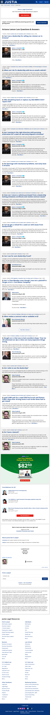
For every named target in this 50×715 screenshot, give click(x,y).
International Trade (7, 652)
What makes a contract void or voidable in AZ (21, 316)
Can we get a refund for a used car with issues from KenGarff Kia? (22, 226)
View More (12, 45)
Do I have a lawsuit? (11, 432)
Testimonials (28, 697)
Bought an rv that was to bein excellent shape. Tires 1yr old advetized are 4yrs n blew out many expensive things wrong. (24, 340)
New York (27, 674)
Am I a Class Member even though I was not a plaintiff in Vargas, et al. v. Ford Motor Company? (24, 281)
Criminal (27, 626)
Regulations (5, 668)
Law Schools (28, 642)
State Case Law (28, 668)
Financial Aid (28, 648)
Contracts (28, 192)
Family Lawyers (5, 634)
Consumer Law (21, 33)
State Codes (28, 666)
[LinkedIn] (18, 708)
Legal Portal (16, 711)
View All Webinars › (25, 515)
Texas (26, 676)
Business (4, 642)
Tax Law (4, 656)
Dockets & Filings (6, 676)
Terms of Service (32, 711)
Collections (23, 314)
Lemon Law (13, 33)
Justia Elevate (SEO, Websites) (32, 690)
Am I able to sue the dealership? (16, 368)
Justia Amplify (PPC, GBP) (31, 692)
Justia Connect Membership (32, 684)
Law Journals (28, 652)
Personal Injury (37, 66)
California (27, 670)
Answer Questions (42, 22)
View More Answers (25, 329)
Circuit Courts (5, 672)
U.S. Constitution (6, 664)
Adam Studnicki (7, 557)
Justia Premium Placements (31, 688)
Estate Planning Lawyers (8, 632)
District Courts (5, 674)
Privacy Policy (40, 711)
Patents (4, 692)
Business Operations (7, 646)
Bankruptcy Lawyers (7, 624)
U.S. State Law (29, 662)
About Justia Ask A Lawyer (10, 538)
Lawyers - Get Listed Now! (25, 582)
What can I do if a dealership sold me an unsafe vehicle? (25, 70)
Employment (5, 648)
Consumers (4, 540)
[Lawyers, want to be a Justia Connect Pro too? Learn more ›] (23, 48)
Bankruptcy (28, 624)
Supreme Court (5, 670)
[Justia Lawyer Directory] (31, 708)
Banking (18, 314)
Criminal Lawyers (6, 628)
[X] (30, 708)
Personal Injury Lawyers (8, 636)
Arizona (12, 5)
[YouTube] (20, 708)
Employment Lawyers (7, 630)
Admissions (28, 646)
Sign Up (46, 1)
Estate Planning (29, 632)
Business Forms (6, 688)
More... (3, 638)
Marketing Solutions (31, 682)
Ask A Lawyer (7, 5)
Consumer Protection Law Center (25, 531)
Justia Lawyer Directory (30, 686)
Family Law (27, 634)
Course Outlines (29, 650)
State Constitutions (29, 664)
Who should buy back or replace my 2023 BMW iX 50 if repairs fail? (23, 101)
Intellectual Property (7, 650)
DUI (26, 630)
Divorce (27, 628)
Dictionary (27, 644)
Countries (4, 697)
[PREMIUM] (6, 51)
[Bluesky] (28, 708)
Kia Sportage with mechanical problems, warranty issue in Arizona (24, 165)
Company (22, 711)
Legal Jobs (4, 684)
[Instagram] (24, 708)
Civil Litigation (14, 278)
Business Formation (7, 644)
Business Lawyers (6, 626)
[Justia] (11, 2)
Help (26, 711)
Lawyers (4, 542)
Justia (2, 5)
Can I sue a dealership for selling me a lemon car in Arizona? (22, 37)
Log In (41, 1)
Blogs (26, 654)
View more (45, 567)
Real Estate (4, 654)
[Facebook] (22, 708)
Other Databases (7, 682)
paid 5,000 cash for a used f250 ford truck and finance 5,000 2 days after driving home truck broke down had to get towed (23, 399)
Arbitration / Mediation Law (24, 128)
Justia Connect (8, 711)
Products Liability (28, 66)
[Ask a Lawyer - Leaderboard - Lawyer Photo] (4, 561)
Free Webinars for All (8, 487)
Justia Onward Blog (29, 694)
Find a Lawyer (6, 573)
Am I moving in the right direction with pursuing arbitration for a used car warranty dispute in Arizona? (23, 133)
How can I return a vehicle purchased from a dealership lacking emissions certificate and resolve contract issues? (24, 196)
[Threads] (26, 708)
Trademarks (5, 694)
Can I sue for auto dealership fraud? (17, 256)
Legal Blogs (5, 686)
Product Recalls (5, 690)
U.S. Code (4, 666)
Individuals (28, 622)
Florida (26, 672)
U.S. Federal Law (6, 662)
